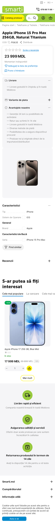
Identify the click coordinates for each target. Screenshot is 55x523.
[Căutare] (34, 18)
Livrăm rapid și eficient (27, 403)
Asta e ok (14, 518)
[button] (27, 42)
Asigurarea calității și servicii (28, 427)
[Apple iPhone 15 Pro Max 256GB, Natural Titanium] (27, 173)
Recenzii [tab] (7, 260)
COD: (4, 42)
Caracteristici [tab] (11, 205)
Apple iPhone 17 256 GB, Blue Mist (22, 349)
